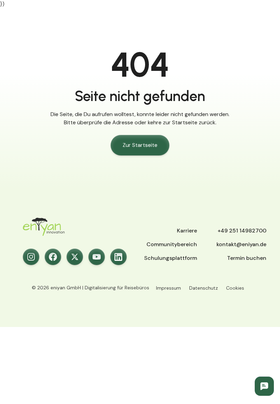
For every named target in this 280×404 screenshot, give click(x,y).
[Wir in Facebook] (53, 257)
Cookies (235, 288)
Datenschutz (203, 288)
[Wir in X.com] (75, 257)
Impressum (168, 288)
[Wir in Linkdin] (118, 257)
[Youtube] (96, 257)
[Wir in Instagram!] (31, 257)
